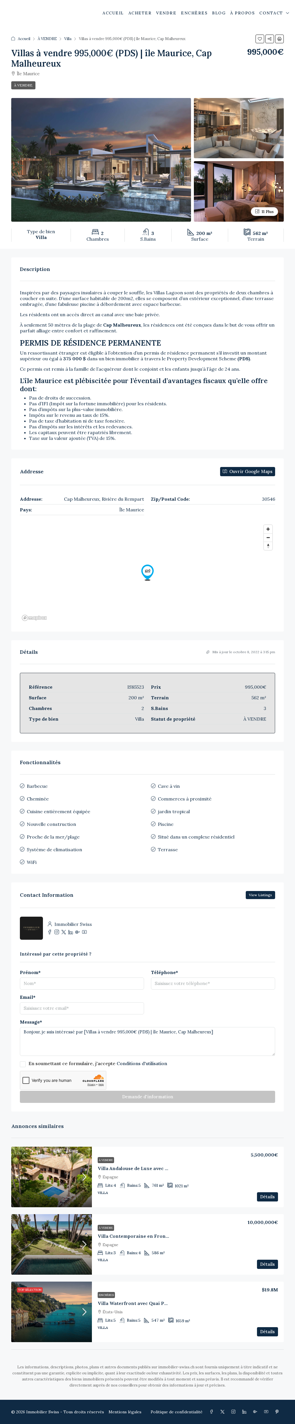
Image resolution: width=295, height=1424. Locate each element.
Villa (67, 38)
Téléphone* (164, 972)
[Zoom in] (268, 529)
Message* (31, 1022)
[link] (51, 1177)
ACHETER (140, 13)
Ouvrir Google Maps (250, 471)
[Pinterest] (278, 1411)
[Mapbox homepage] (34, 618)
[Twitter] (223, 1411)
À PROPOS (242, 13)
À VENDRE (47, 38)
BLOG (219, 13)
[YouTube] (267, 1411)
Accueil (24, 38)
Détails (267, 1196)
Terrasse (168, 849)
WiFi (32, 862)
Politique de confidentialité (177, 1411)
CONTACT (271, 13)
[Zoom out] (268, 537)
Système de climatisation (54, 849)
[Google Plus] (256, 1411)
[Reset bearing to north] (268, 546)
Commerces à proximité (184, 799)
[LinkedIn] (245, 1411)
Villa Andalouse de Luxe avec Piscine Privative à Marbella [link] (164, 1168)
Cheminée (38, 799)
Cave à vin (169, 786)
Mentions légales (125, 1411)
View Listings (260, 895)
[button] (260, 39)
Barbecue (37, 786)
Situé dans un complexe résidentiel (196, 837)
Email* (27, 997)
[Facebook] (212, 1411)
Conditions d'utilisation (142, 1063)
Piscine (165, 824)
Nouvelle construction (51, 824)
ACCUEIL (113, 13)
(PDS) (243, 358)
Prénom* (30, 972)
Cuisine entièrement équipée (58, 811)
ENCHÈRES (194, 13)
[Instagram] (234, 1411)
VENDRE (166, 13)
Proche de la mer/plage (53, 837)
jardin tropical (174, 811)
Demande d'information (147, 1096)
